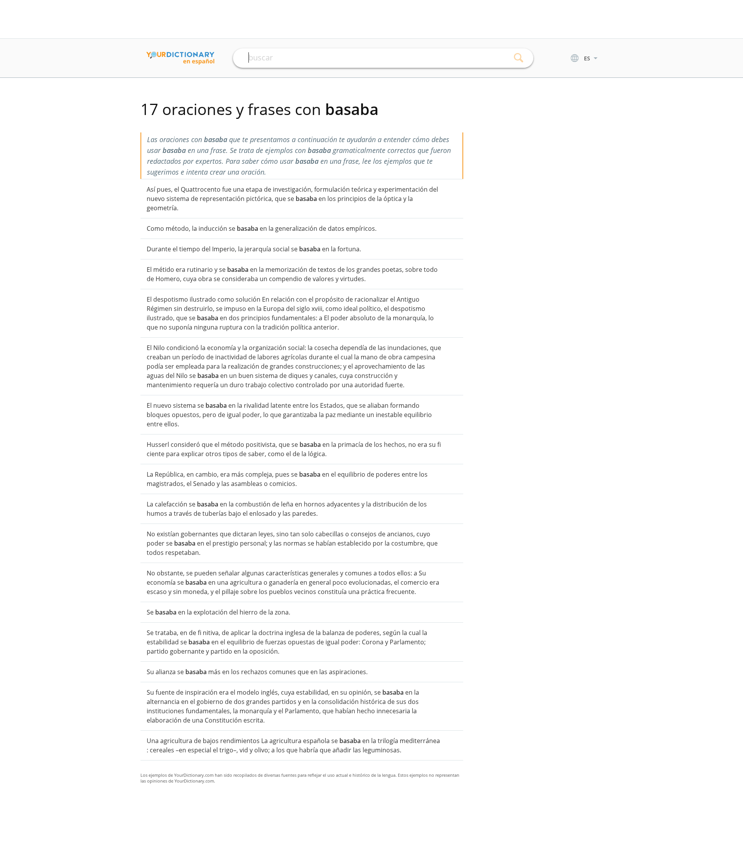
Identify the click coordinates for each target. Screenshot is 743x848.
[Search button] (518, 58)
